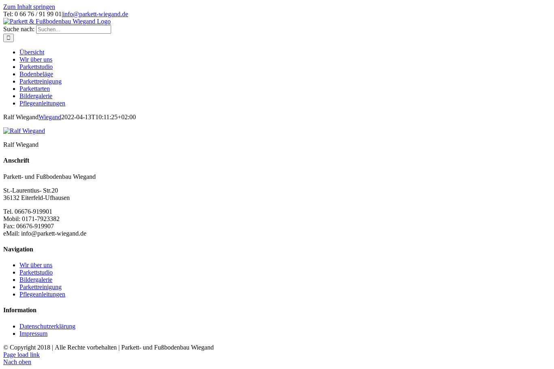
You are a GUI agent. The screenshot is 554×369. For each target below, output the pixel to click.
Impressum (33, 333)
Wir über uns (35, 265)
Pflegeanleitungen (42, 294)
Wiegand (50, 117)
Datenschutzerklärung (47, 326)
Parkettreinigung (40, 286)
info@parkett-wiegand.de (95, 14)
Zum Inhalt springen (29, 6)
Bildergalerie (35, 279)
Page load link (21, 354)
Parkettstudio (36, 272)
